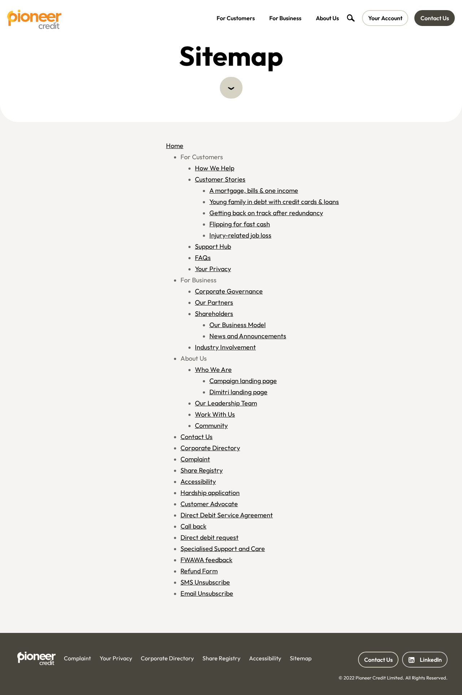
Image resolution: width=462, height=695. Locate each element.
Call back (193, 526)
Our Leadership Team (226, 403)
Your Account (385, 17)
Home (174, 145)
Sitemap (300, 658)
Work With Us (215, 414)
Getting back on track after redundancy (266, 213)
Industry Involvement (225, 347)
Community (211, 425)
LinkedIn (425, 662)
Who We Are (213, 369)
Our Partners (214, 302)
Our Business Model (237, 325)
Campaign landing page (243, 381)
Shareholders (214, 313)
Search (350, 18)
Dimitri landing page (238, 392)
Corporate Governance (229, 291)
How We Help (214, 168)
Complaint (195, 459)
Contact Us (434, 17)
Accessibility (198, 481)
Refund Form (199, 571)
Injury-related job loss (240, 235)
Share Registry (201, 470)
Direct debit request (209, 537)
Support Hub (213, 246)
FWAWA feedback (206, 560)
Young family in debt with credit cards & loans (274, 201)
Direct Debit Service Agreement (226, 515)
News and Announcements (247, 336)
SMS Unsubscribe (205, 582)
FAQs (203, 257)
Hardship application (210, 492)
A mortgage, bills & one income (253, 190)
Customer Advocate (209, 504)
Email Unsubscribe (206, 593)
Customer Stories (220, 179)
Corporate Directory (210, 448)
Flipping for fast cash (239, 224)
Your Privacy (213, 269)
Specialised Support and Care (222, 548)
